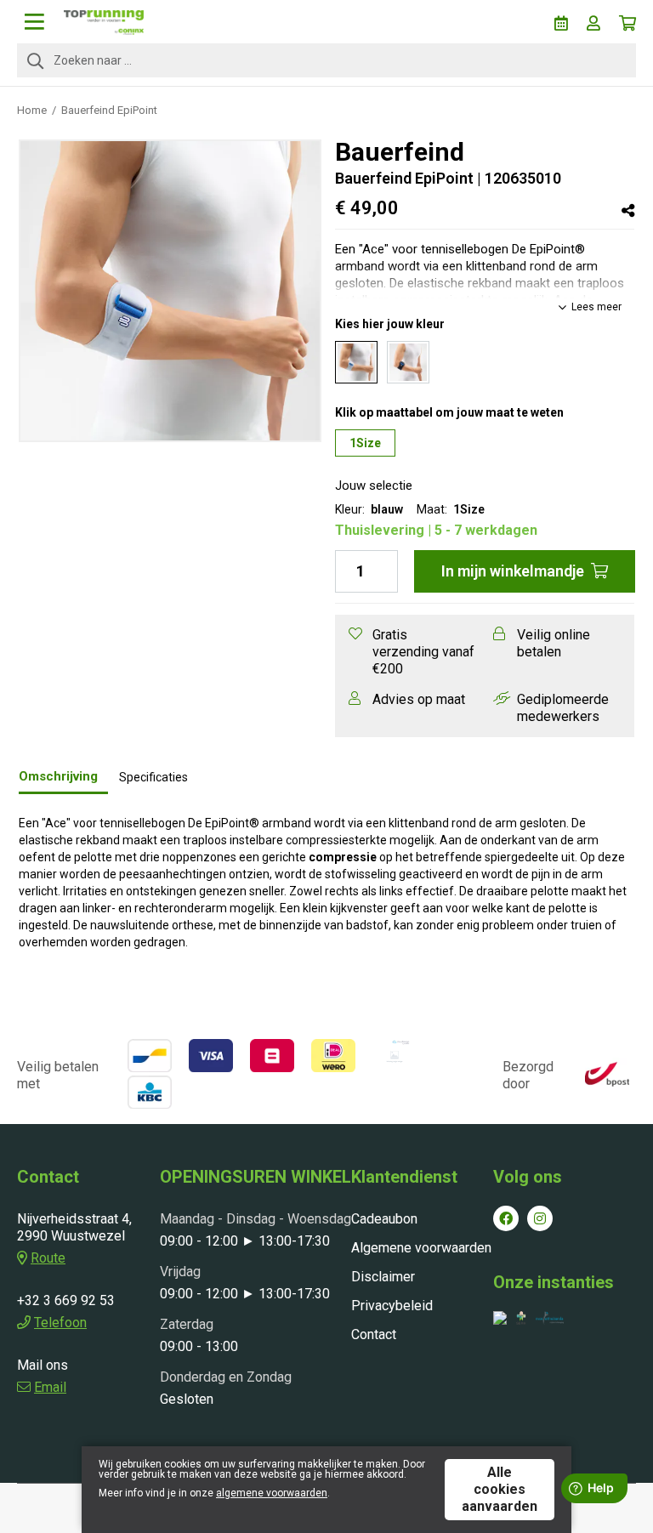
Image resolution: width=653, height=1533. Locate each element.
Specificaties (153, 777)
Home (32, 110)
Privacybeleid (392, 1305)
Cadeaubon (384, 1219)
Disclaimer (383, 1277)
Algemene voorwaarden (421, 1248)
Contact (373, 1334)
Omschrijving (58, 776)
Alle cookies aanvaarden (499, 1489)
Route (48, 1258)
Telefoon (60, 1322)
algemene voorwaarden (271, 1493)
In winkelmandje (512, 571)
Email (50, 1387)
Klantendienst (404, 1177)
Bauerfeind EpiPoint (109, 110)
